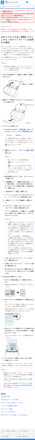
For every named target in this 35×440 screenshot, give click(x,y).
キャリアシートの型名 (7, 409)
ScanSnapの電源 (5, 396)
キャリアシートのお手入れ (8, 412)
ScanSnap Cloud (8, 383)
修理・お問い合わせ (23, 436)
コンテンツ (26, 249)
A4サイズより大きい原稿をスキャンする (11, 402)
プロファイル (6, 126)
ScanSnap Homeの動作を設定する (18, 379)
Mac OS (18, 135)
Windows (9, 135)
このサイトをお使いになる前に (8, 431)
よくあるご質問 (5, 436)
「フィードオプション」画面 (15, 197)
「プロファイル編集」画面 (25, 150)
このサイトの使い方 (23, 431)
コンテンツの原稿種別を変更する (9, 405)
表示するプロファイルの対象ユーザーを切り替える (14, 415)
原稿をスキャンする (6, 26)
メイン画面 (19, 129)
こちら (22, 31)
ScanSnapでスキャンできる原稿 (9, 399)
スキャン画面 (21, 131)
